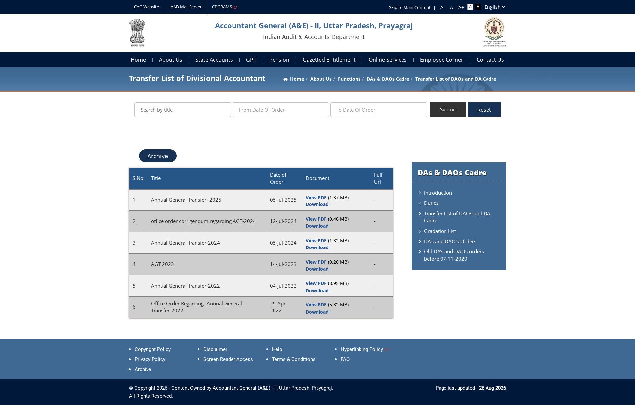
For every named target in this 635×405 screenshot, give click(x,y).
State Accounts (214, 59)
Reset (484, 109)
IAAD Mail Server (185, 7)
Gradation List (440, 231)
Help (277, 349)
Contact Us (490, 59)
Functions (349, 79)
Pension (279, 59)
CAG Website (146, 7)
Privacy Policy (150, 359)
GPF (251, 59)
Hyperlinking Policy (363, 349)
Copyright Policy (153, 349)
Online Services (388, 59)
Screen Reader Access (228, 359)
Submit (448, 109)
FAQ (345, 359)
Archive (158, 156)
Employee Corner (441, 59)
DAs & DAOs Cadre (388, 79)
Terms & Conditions (294, 359)
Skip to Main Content (410, 7)
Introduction (438, 192)
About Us (170, 59)
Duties (431, 203)
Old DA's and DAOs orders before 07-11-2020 (454, 255)
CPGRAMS (223, 7)
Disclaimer (215, 349)
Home (138, 59)
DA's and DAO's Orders (450, 241)
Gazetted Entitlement (329, 59)
